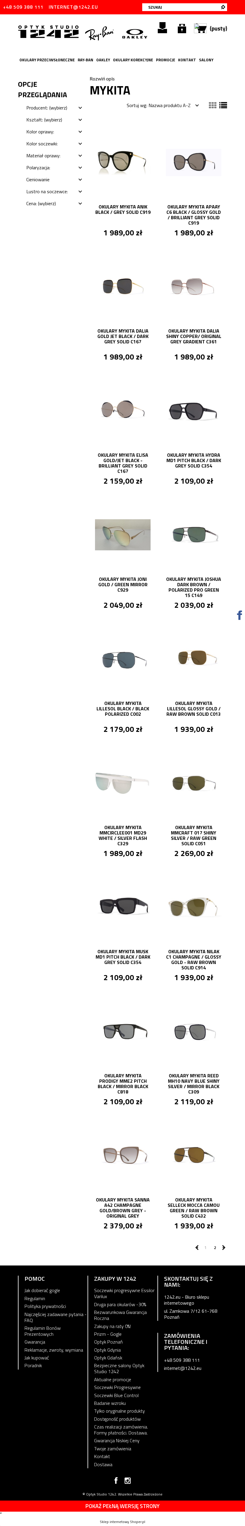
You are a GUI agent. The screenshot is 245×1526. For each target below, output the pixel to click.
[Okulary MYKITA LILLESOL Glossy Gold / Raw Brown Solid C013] (193, 658)
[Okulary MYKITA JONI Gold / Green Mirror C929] (123, 534)
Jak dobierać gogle (42, 1290)
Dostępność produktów (117, 1419)
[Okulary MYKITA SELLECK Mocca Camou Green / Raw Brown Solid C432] (193, 1154)
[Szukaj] (223, 7)
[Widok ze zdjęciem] (213, 105)
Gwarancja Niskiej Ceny (117, 1440)
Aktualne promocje (112, 1379)
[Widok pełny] (223, 105)
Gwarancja (34, 1341)
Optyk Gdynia (107, 1349)
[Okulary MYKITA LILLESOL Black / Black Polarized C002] (123, 658)
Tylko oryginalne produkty (119, 1410)
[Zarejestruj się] (162, 27)
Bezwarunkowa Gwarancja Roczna (120, 1315)
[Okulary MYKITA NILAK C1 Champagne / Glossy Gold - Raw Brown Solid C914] (193, 906)
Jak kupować (36, 1357)
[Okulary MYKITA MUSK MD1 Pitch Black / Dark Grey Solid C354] (123, 906)
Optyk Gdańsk (108, 1357)
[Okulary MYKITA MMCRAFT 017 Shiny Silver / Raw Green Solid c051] (193, 782)
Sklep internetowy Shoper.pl (122, 1522)
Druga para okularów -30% (120, 1304)
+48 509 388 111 (23, 7)
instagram (128, 1481)
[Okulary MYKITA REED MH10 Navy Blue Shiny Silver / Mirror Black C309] (193, 1030)
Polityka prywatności (45, 1306)
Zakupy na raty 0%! (112, 1326)
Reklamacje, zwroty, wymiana (53, 1349)
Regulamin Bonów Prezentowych (42, 1331)
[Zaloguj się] (181, 27)
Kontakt (102, 1456)
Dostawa (103, 1464)
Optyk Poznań (108, 1341)
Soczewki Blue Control (116, 1395)
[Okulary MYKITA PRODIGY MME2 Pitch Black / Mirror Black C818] (123, 1030)
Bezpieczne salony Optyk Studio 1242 (119, 1368)
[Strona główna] (49, 31)
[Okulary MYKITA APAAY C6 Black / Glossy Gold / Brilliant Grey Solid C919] (193, 161)
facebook (115, 1481)
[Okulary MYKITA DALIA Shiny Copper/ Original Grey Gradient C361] (193, 286)
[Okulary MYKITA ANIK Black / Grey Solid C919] (123, 161)
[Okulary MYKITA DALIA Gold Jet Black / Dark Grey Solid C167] (123, 286)
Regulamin (34, 1298)
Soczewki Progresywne (117, 1387)
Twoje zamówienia (112, 1448)
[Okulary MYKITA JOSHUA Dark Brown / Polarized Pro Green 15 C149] (193, 534)
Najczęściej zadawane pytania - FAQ (55, 1317)
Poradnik (33, 1365)
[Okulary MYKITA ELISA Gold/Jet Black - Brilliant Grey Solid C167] (123, 410)
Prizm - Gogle (108, 1334)
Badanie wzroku (110, 1403)
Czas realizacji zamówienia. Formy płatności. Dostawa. (121, 1429)
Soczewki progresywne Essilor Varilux (124, 1293)
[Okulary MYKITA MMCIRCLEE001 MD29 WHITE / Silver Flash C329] (123, 782)
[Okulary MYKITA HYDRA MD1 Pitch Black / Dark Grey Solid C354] (193, 410)
